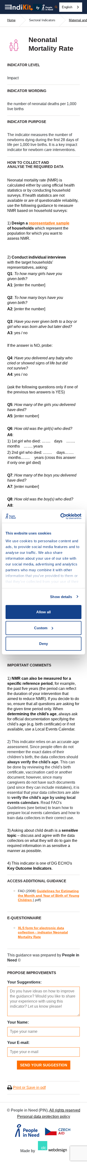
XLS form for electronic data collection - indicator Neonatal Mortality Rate (43, 932)
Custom (40, 628)
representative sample (49, 223)
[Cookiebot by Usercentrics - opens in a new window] (61, 516)
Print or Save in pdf (29, 1087)
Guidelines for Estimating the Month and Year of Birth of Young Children (48, 895)
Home (11, 20)
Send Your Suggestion (43, 1065)
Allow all (43, 612)
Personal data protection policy (43, 1116)
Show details (61, 596)
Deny (43, 644)
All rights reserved (64, 1110)
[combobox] (70, 7)
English (67, 7)
